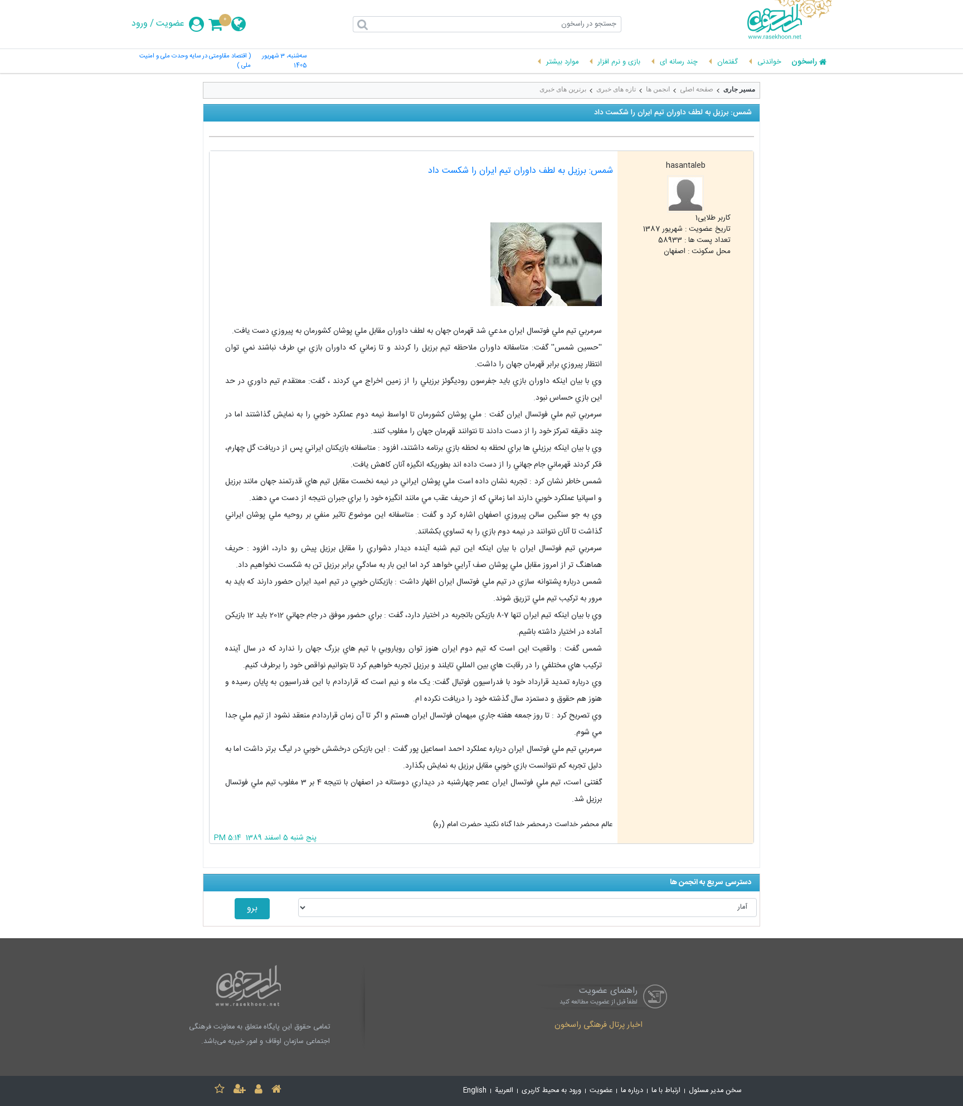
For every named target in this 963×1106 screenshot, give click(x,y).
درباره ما (632, 1091)
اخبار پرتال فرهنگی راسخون (599, 1026)
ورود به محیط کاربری (551, 1091)
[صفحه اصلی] (276, 1091)
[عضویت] (239, 1091)
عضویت (170, 24)
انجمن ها (658, 89)
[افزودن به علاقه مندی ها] (219, 1091)
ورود (140, 24)
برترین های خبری (562, 89)
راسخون (804, 62)
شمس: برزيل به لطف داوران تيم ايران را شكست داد (520, 170)
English (475, 1091)
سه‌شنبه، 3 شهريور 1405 (284, 61)
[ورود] (258, 1091)
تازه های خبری (616, 89)
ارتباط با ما (665, 1091)
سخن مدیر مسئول (715, 1091)
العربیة (504, 1091)
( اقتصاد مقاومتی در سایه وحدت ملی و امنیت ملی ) (195, 61)
